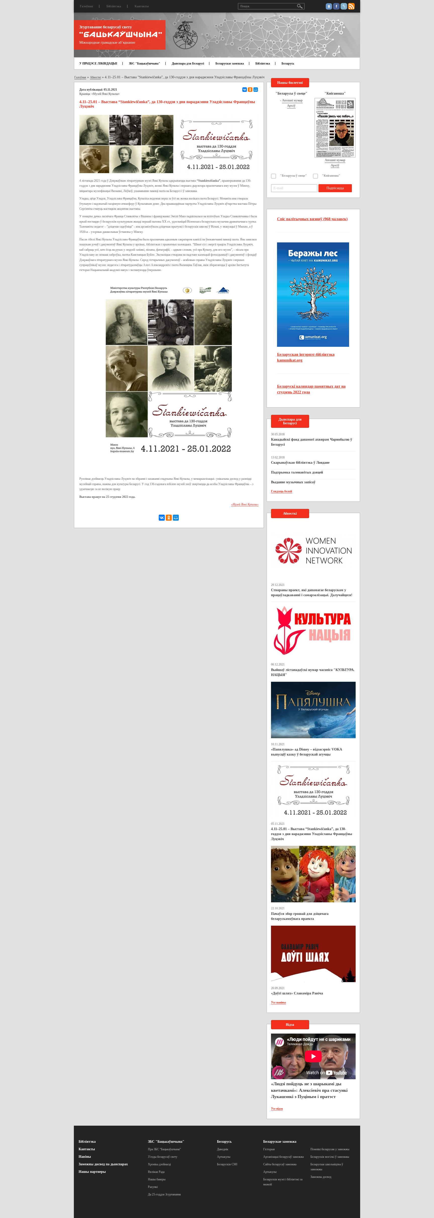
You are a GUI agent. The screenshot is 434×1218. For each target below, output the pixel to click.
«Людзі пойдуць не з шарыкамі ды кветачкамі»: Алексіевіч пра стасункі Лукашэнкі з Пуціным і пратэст (309, 1090)
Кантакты (142, 6)
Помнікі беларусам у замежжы (329, 1149)
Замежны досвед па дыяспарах (103, 1164)
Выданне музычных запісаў (293, 482)
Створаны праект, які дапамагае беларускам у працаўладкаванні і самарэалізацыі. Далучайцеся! (311, 592)
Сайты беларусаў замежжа (279, 1164)
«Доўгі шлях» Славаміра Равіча (297, 993)
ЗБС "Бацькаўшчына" (144, 63)
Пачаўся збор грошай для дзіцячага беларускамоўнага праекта (300, 916)
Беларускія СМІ (227, 1164)
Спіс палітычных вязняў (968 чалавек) (312, 219)
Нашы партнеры (92, 1172)
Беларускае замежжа (229, 63)
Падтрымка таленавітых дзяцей (297, 472)
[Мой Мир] (255, 89)
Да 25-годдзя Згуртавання (164, 1194)
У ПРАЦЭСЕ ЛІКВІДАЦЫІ (98, 63)
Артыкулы (223, 1157)
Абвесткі (95, 77)
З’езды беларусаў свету (162, 1157)
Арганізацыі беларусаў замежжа (283, 1157)
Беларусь (288, 63)
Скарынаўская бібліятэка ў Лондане (300, 462)
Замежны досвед (320, 1177)
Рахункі (153, 1187)
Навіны (85, 1157)
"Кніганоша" (331, 175)
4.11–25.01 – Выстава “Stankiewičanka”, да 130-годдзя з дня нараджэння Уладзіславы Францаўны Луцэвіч (311, 834)
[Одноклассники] (250, 89)
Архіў (291, 105)
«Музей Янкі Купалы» (105, 94)
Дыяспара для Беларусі (188, 63)
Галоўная (86, 6)
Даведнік (222, 1149)
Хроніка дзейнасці (159, 1164)
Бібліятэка (113, 6)
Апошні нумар (292, 100)
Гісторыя (269, 1149)
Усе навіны (278, 1002)
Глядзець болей (281, 491)
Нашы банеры (157, 1179)
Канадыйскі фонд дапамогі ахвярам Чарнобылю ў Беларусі (311, 442)
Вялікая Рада (156, 1172)
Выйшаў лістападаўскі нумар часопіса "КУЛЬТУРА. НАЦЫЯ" (313, 672)
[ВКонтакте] (244, 89)
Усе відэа (277, 1108)
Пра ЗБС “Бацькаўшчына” (164, 1149)
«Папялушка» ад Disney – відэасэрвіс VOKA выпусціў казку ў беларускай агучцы (306, 752)
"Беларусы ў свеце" (293, 175)
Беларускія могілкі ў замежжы (329, 1157)
